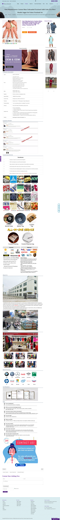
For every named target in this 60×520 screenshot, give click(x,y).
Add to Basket (33, 32)
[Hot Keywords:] (57, 4)
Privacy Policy (21, 518)
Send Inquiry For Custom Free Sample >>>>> (19, 117)
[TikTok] (56, 1)
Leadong (31, 518)
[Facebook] (52, 1)
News (3, 508)
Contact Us (4, 509)
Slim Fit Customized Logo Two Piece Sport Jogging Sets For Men (51, 88)
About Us (4, 504)
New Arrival (32, 501)
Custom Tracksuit (5, 472)
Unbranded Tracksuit (21, 472)
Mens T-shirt (19, 505)
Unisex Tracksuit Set (13, 472)
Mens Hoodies (19, 504)
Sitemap (25, 518)
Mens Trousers (33, 509)
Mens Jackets (19, 501)
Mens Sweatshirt (33, 505)
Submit (5, 491)
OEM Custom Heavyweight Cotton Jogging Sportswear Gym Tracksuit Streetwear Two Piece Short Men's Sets (51, 61)
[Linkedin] (53, 1)
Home (4, 501)
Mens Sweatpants (33, 508)
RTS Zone (32, 513)
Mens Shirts (32, 504)
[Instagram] (55, 1)
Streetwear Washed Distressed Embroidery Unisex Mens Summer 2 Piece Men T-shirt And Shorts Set (51, 47)
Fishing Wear (33, 512)
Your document (6, 486)
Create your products (6, 505)
